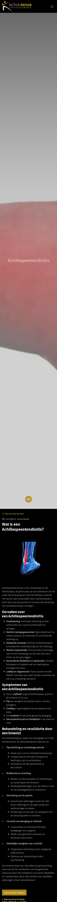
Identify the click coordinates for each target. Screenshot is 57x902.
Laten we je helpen (14, 892)
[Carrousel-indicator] (8, 583)
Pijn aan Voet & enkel (14, 513)
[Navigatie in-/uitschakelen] (52, 6)
